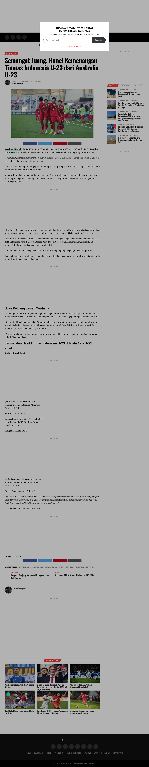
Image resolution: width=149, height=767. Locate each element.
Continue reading (74, 46)
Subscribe (99, 40)
